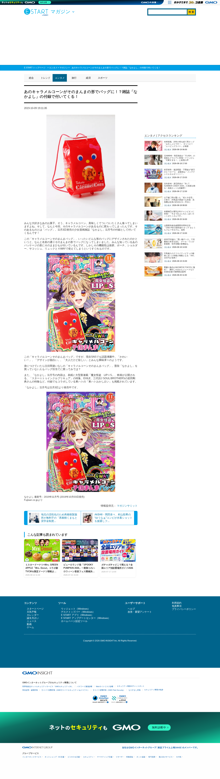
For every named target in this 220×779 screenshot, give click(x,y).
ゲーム (30, 627)
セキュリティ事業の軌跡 (153, 690)
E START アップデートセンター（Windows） (85, 618)
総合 (31, 77)
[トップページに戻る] (37, 12)
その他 (178, 757)
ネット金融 (140, 757)
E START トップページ (34, 67)
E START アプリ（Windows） (77, 615)
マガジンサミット (127, 505)
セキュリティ (88, 757)
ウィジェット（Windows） (75, 608)
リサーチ (119, 757)
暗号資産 (151, 757)
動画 (29, 624)
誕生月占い (33, 618)
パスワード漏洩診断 (84, 686)
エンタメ (53, 67)
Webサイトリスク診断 (104, 686)
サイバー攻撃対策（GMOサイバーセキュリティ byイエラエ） (65, 690)
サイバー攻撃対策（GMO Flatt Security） (109, 690)
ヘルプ (131, 608)
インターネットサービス (31, 757)
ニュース (31, 621)
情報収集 (129, 757)
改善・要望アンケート (140, 611)
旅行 (74, 77)
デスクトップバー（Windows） (78, 611)
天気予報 (31, 611)
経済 (88, 77)
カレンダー (33, 615)
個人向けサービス (166, 757)
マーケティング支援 (104, 757)
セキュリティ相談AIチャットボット (130, 686)
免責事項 (177, 606)
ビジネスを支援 (74, 757)
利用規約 (177, 602)
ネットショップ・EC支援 (54, 757)
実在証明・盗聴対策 (30, 690)
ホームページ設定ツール (74, 621)
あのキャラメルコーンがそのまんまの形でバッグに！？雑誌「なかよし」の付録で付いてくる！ (116, 67)
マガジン (64, 67)
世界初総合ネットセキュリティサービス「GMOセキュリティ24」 (47, 686)
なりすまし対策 (135, 690)
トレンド (45, 77)
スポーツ (102, 77)
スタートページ (35, 608)
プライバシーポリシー (184, 609)
